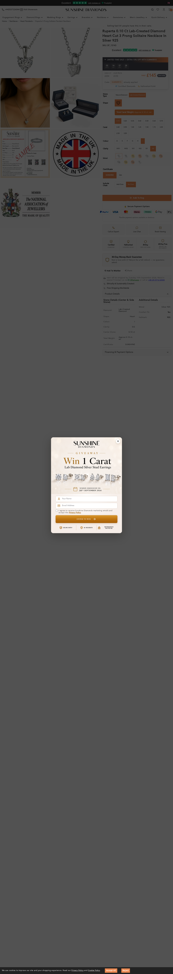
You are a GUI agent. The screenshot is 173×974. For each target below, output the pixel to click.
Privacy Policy (75, 513)
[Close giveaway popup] (118, 441)
